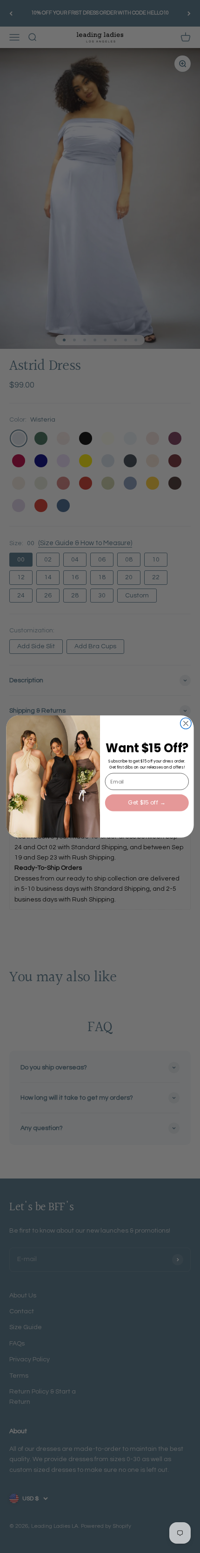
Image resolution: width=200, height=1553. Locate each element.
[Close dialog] (186, 723)
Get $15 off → (147, 803)
